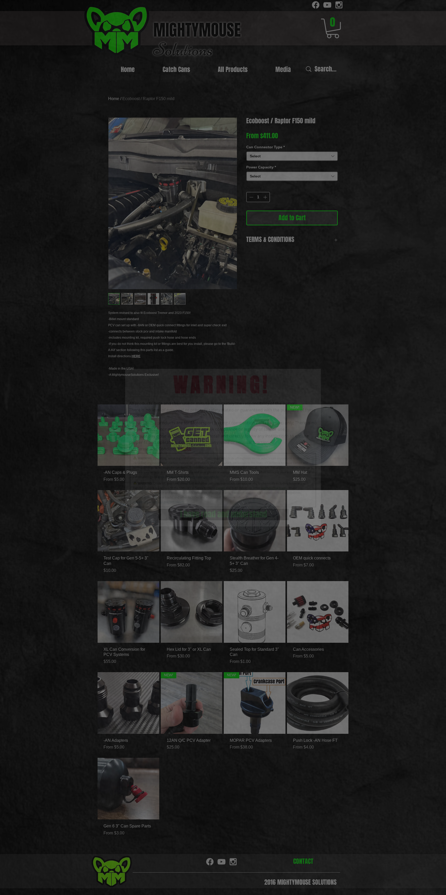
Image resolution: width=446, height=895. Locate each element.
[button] (223, 514)
